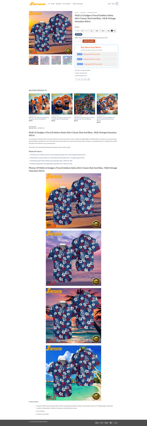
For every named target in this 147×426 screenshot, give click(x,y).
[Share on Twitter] (79, 79)
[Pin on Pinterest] (85, 79)
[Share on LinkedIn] (88, 79)
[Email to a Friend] (82, 79)
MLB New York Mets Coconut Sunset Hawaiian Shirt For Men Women (61, 118)
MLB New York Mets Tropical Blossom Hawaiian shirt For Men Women (39, 118)
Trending (58, 4)
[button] (113, 3)
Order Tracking (78, 4)
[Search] (49, 3)
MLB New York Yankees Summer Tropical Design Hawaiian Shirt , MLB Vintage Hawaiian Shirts (58, 154)
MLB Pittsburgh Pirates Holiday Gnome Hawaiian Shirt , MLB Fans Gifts (51, 161)
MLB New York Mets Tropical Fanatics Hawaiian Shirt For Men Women (84, 118)
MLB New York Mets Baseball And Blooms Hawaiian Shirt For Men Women (106, 119)
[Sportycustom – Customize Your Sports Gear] (37, 3)
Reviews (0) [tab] (41, 128)
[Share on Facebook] (76, 79)
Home (52, 4)
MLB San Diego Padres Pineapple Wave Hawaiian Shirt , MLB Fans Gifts (51, 163)
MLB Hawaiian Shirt (82, 75)
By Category (66, 4)
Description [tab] (32, 128)
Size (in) (77, 27)
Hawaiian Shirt (92, 12)
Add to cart (89, 41)
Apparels (83, 12)
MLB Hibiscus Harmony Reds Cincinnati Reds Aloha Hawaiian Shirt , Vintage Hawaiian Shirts (57, 158)
